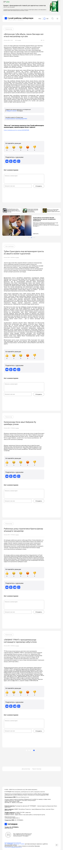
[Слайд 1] (28, 237)
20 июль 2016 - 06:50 (8, 645)
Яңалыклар (8, 29)
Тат (47, 18)
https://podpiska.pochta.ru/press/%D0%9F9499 (16, 130)
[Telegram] (14, 161)
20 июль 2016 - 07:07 (8, 534)
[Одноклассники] (10, 161)
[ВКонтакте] (6, 161)
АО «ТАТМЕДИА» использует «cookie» (15, 843)
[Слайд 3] (31, 237)
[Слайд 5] (34, 237)
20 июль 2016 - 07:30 (8, 428)
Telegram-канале (11, 110)
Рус (40, 18)
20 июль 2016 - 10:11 (8, 40)
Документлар (26, 769)
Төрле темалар (36, 769)
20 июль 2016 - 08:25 (8, 257)
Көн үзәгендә (9, 246)
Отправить (38, 186)
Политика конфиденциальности (13, 847)
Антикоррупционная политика (13, 842)
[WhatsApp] (18, 161)
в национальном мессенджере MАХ (16, 118)
